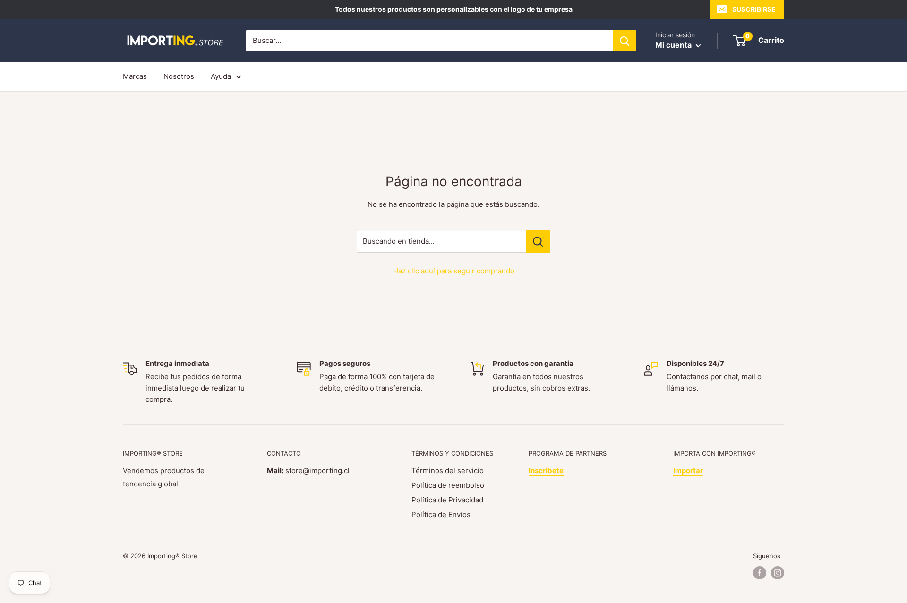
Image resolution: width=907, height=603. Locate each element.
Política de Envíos (441, 514)
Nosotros (178, 76)
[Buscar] (624, 40)
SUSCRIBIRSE (754, 9)
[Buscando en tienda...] (538, 241)
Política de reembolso (447, 485)
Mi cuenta (674, 45)
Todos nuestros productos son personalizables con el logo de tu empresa (454, 9)
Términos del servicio (447, 470)
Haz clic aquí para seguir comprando (453, 270)
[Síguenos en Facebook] (759, 572)
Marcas (135, 76)
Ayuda (221, 76)
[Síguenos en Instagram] (777, 572)
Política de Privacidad (447, 499)
